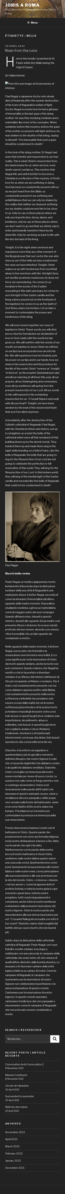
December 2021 (15, 1167)
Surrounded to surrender (19, 1096)
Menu (34, 22)
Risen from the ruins (21, 50)
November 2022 (15, 1132)
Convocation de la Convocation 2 (24, 1064)
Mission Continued (16, 1075)
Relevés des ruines (16, 1107)
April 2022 (11, 1139)
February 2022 (14, 1153)
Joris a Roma (22, 5)
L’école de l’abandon (17, 1085)
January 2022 (13, 1160)
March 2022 (12, 1146)
